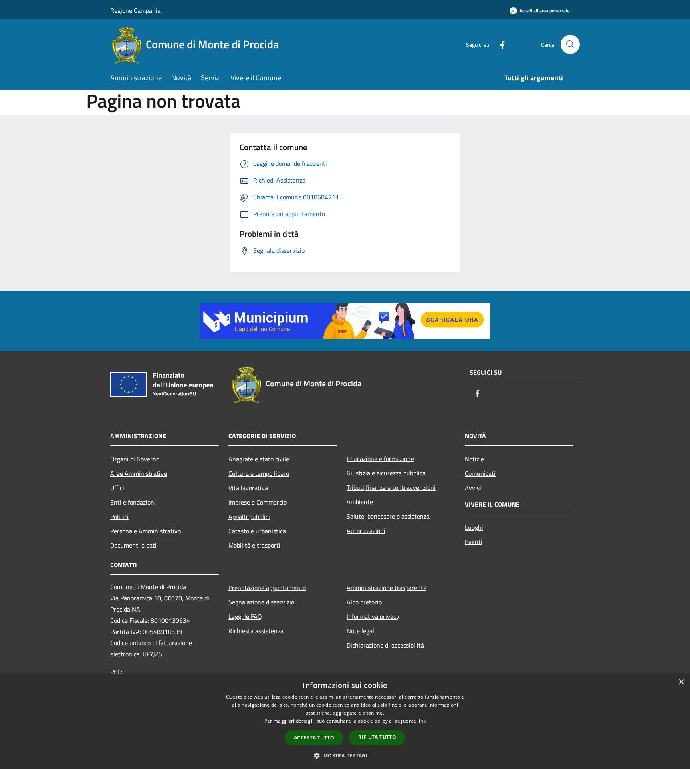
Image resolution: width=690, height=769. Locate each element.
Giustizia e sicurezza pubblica (386, 473)
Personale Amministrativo (145, 531)
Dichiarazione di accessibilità (385, 645)
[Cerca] (570, 44)
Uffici (117, 488)
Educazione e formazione (380, 458)
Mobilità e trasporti (254, 545)
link (422, 720)
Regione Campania (135, 10)
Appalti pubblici (249, 516)
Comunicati (480, 473)
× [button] (681, 682)
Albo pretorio (364, 602)
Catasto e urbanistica (257, 531)
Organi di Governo (134, 459)
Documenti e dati (133, 545)
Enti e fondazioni (133, 502)
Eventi (473, 541)
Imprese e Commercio (257, 502)
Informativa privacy (373, 616)
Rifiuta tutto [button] (377, 737)
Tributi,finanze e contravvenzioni (391, 487)
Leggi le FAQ (245, 616)
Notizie (474, 459)
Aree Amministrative (138, 473)
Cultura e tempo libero (258, 473)
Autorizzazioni (366, 530)
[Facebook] (499, 44)
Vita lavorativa (248, 488)
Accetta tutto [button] (314, 737)
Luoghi (474, 527)
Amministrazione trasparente (386, 587)
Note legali (361, 631)
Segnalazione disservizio (261, 602)
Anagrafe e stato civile (258, 459)
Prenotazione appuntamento (267, 587)
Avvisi (473, 488)
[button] (345, 755)
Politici (119, 516)
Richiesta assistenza (256, 631)
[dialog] (345, 721)
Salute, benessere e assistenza (388, 516)
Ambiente (360, 502)
